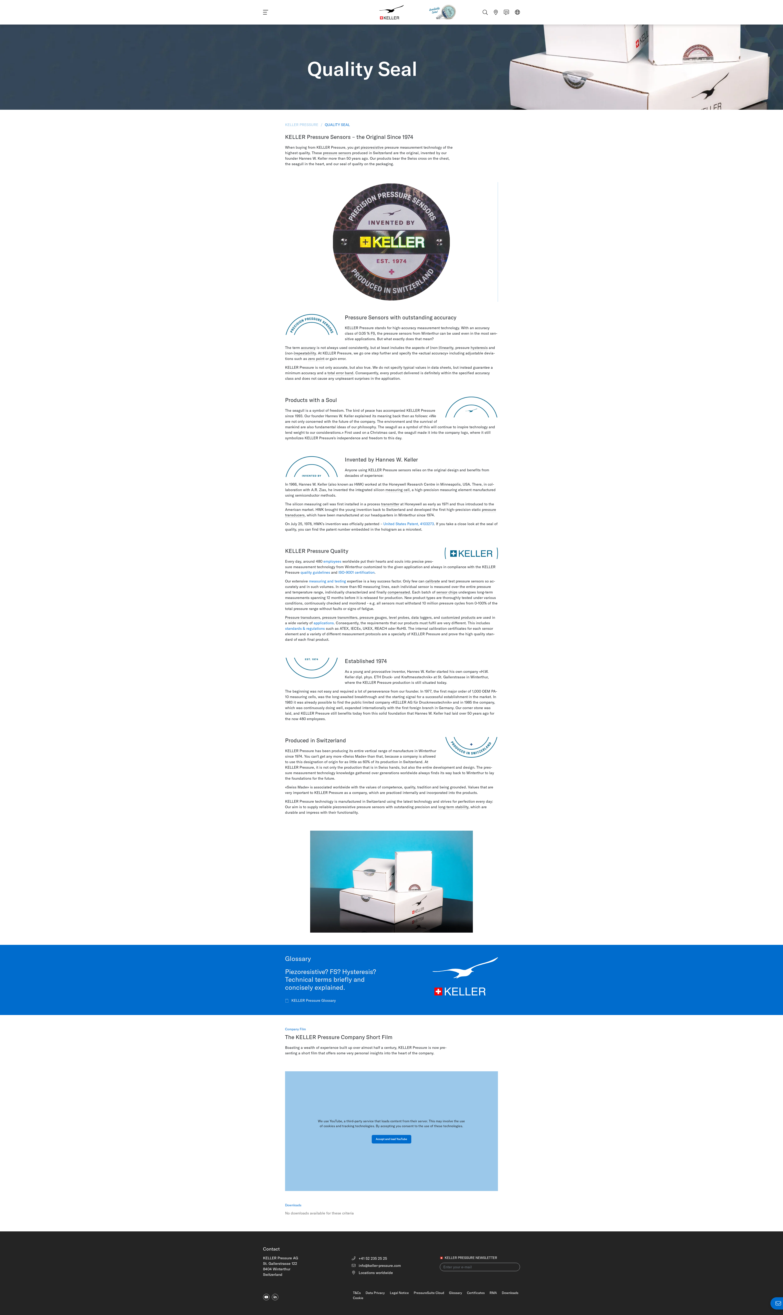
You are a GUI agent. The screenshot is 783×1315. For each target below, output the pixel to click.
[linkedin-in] (275, 1297)
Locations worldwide (375, 1272)
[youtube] (266, 1297)
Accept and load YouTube (391, 1139)
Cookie (358, 1298)
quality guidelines (315, 572)
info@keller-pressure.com (379, 1265)
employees (332, 561)
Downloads (510, 1293)
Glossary (455, 1293)
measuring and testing (327, 581)
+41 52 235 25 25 (372, 1258)
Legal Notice (399, 1293)
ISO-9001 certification (356, 572)
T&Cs (357, 1293)
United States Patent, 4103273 (408, 523)
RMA (493, 1293)
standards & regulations (305, 628)
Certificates (476, 1293)
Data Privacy (375, 1293)
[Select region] (517, 12)
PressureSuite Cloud (429, 1293)
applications (324, 623)
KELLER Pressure (302, 124)
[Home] (391, 12)
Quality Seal (337, 124)
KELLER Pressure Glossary (313, 1000)
